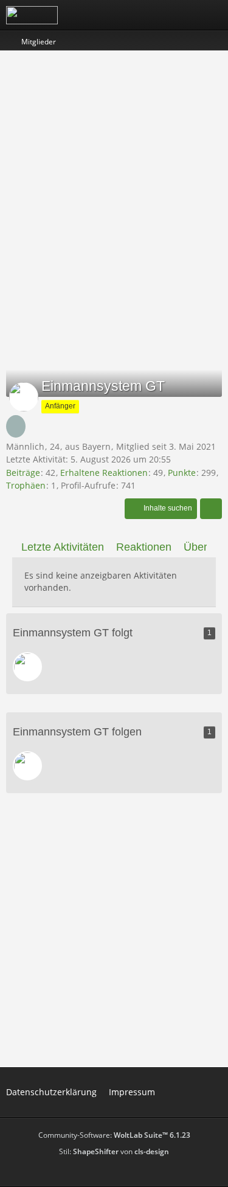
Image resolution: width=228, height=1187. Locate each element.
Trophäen (26, 485)
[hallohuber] (27, 666)
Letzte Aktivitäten (62, 547)
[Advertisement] (114, 177)
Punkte (182, 472)
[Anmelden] (182, 15)
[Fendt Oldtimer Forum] (32, 15)
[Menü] (212, 15)
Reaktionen (143, 547)
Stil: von (114, 1151)
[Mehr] (211, 508)
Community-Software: (114, 1135)
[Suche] (151, 15)
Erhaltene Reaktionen (104, 472)
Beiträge (23, 472)
